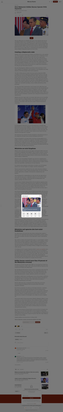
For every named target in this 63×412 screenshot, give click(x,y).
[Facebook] (27, 213)
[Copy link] (23, 213)
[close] (40, 196)
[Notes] (35, 213)
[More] (39, 213)
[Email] (31, 213)
